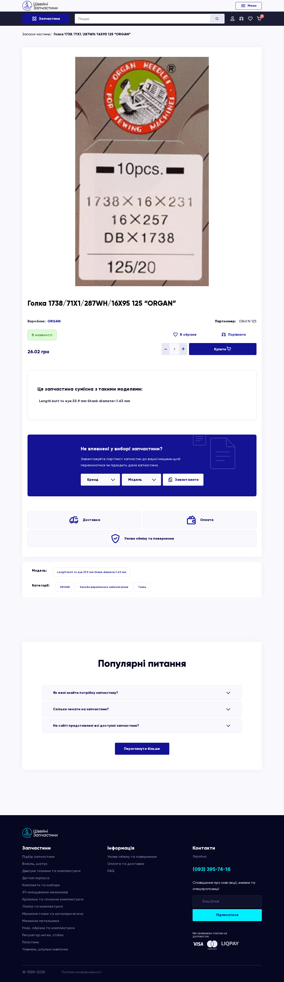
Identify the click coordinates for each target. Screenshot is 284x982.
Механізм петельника (40, 921)
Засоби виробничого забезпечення (104, 587)
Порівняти (237, 334)
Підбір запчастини (38, 856)
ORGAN (54, 321)
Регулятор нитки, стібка (42, 935)
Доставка (91, 520)
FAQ (110, 871)
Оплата (206, 520)
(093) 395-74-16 (212, 869)
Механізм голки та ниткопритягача (52, 914)
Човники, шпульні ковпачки (45, 949)
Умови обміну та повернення (149, 538)
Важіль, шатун (34, 864)
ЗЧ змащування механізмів (45, 892)
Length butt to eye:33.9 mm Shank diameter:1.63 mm (84, 401)
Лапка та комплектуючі (42, 906)
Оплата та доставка (125, 864)
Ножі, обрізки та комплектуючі (48, 928)
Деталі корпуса (35, 878)
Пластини (30, 942)
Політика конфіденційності (81, 972)
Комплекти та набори (41, 885)
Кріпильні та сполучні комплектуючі (52, 899)
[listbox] (100, 480)
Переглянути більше (142, 748)
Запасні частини (36, 34)
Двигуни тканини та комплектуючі (51, 871)
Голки (142, 587)
